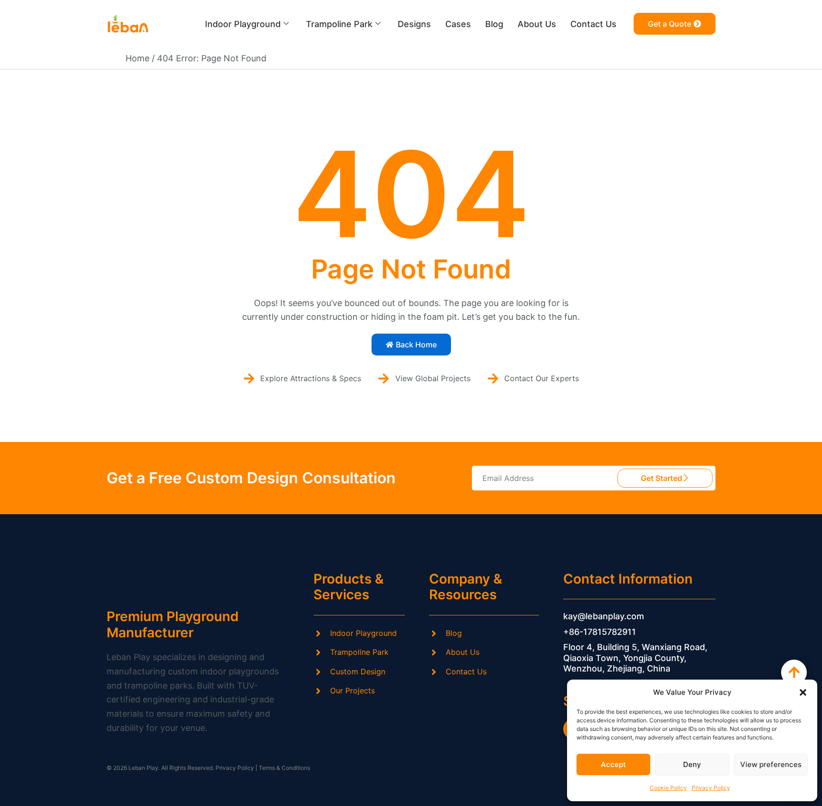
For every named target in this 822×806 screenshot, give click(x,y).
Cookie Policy (668, 787)
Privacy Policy (711, 787)
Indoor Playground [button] (243, 24)
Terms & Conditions (284, 767)
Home (137, 58)
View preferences (771, 764)
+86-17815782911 (599, 632)
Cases (458, 24)
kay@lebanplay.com (603, 616)
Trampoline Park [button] (339, 24)
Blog (494, 24)
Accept (613, 764)
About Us (537, 24)
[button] (803, 692)
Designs (414, 24)
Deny (692, 764)
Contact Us (593, 24)
